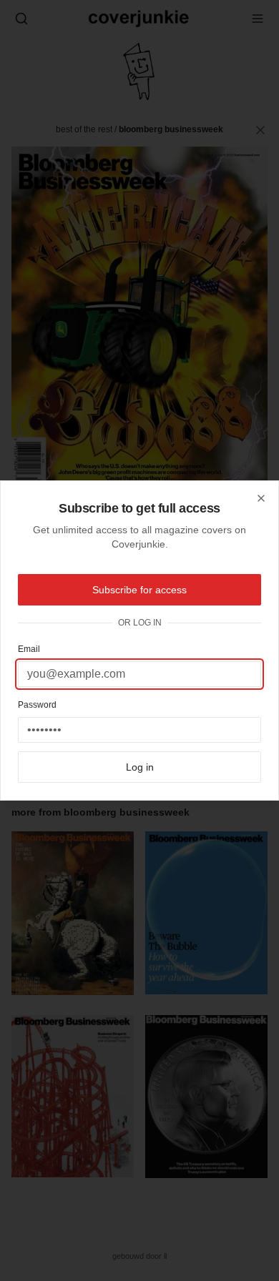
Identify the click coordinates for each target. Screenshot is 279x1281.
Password (37, 705)
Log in (140, 767)
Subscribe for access (139, 589)
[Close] (261, 498)
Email (29, 649)
